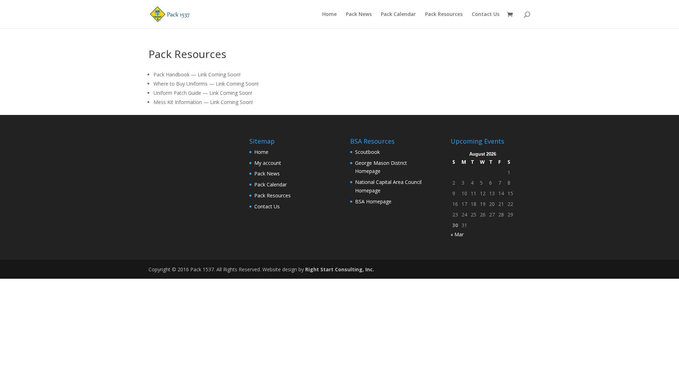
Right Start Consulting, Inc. (339, 269)
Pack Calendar (398, 14)
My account (267, 163)
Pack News (359, 14)
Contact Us (485, 14)
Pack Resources (444, 14)
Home (329, 14)
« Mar (457, 234)
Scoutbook (367, 152)
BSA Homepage (373, 201)
